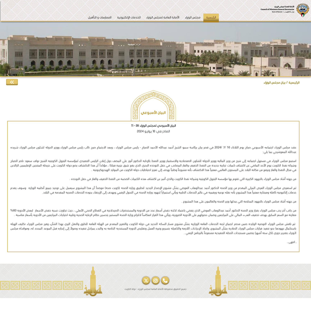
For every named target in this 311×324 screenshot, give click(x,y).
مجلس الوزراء (192, 17)
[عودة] (12, 82)
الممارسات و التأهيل (99, 17)
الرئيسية (209, 17)
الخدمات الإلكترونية (129, 17)
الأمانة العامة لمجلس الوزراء (162, 17)
